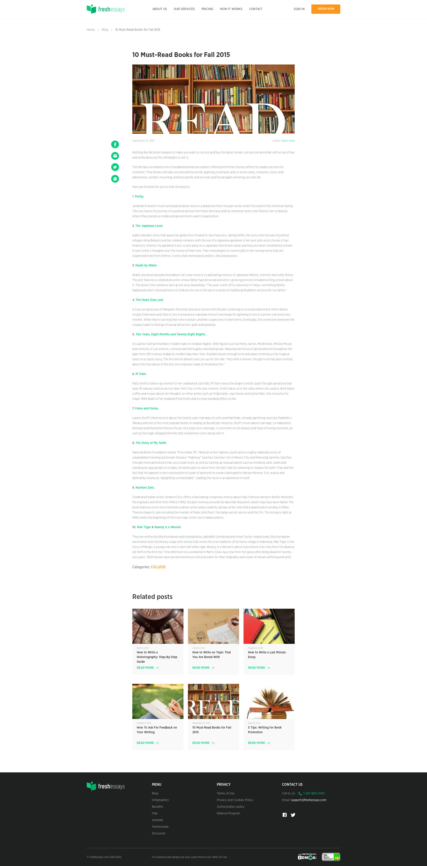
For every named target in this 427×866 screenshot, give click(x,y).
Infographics (160, 800)
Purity (139, 196)
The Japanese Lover (148, 226)
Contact (256, 9)
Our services (184, 9)
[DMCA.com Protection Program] (307, 856)
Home (91, 29)
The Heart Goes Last (149, 300)
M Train (141, 374)
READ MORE (145, 667)
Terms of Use (225, 793)
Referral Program (228, 813)
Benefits (157, 806)
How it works (231, 9)
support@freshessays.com (308, 800)
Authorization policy (230, 806)
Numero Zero (145, 487)
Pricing (207, 9)
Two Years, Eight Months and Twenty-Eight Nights (170, 334)
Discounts (158, 833)
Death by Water (145, 265)
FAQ (154, 813)
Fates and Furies (146, 408)
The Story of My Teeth (151, 443)
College (158, 567)
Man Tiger (144, 527)
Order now (326, 9)
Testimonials (160, 826)
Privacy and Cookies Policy (235, 800)
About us (159, 9)
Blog (105, 29)
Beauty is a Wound (167, 527)
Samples (157, 820)
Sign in (299, 9)
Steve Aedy (288, 140)
